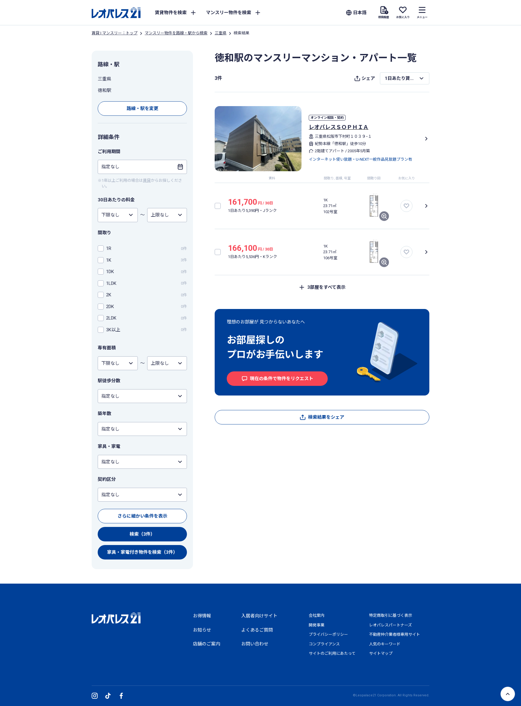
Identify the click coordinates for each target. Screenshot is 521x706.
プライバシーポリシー (328, 634)
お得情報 (202, 616)
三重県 (220, 33)
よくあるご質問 (257, 630)
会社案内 (316, 615)
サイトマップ (381, 653)
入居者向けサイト (259, 616)
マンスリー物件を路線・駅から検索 (176, 33)
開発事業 (316, 625)
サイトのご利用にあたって (332, 653)
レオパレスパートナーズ (390, 625)
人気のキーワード (384, 644)
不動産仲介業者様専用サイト (394, 634)
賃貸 (147, 180)
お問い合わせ (254, 644)
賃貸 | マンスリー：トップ (114, 33)
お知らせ (202, 630)
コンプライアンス (324, 644)
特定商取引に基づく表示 (390, 615)
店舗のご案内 (206, 644)
